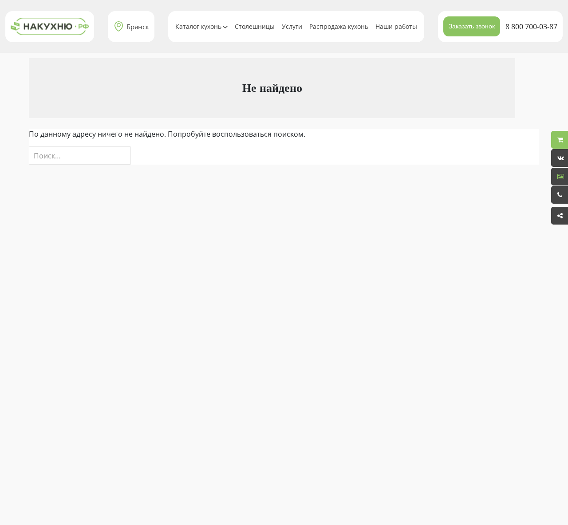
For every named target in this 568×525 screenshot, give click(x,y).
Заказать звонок (472, 26)
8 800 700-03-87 (531, 27)
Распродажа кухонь (338, 26)
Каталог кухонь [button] (198, 26)
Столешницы (255, 26)
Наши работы (396, 26)
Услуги (292, 26)
